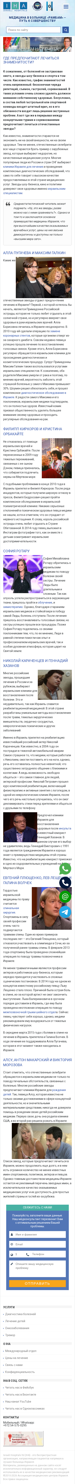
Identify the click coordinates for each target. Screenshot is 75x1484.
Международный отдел (20, 1351)
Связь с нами (14, 1365)
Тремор (10, 1335)
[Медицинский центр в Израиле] (15, 7)
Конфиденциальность (20, 1372)
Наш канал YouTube (18, 1401)
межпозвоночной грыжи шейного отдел (29, 1012)
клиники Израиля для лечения (23, 166)
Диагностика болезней (20, 1314)
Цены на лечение (16, 1358)
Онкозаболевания (17, 1328)
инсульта (65, 828)
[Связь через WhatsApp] (60, 869)
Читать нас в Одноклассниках (25, 1408)
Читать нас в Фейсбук (19, 1387)
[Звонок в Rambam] (60, 883)
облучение (45, 602)
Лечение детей (15, 1321)
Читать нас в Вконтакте (20, 1394)
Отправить (37, 1283)
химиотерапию (13, 607)
